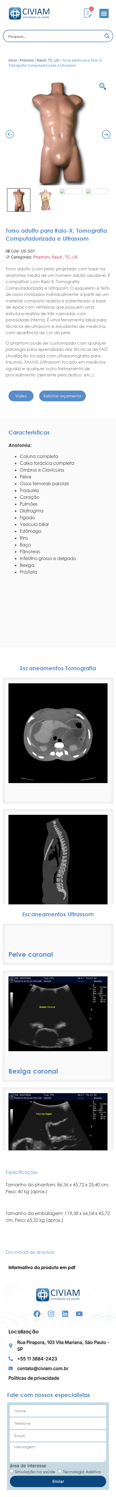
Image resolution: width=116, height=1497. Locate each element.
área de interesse (28, 1465)
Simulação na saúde (35, 1471)
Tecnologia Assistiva (82, 1471)
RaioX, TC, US (48, 60)
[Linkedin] (65, 1314)
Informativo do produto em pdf (41, 1267)
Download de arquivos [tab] (30, 1252)
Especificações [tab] (22, 1172)
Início (12, 60)
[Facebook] (37, 1314)
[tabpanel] (58, 1204)
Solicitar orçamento (62, 395)
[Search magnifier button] (107, 36)
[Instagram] (51, 1314)
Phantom (27, 60)
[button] (104, 13)
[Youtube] (79, 1314)
